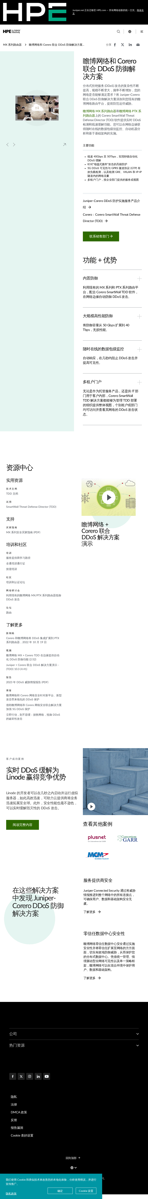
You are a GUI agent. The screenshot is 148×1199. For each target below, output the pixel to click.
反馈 (14, 1120)
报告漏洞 (17, 1127)
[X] (21, 1077)
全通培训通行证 (15, 563)
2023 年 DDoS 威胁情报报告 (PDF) (27, 682)
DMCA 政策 (19, 1112)
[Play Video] (108, 497)
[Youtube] (46, 1077)
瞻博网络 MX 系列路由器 (99, 111)
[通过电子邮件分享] (138, 46)
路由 (9, 612)
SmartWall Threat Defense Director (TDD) (31, 507)
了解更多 (89, 912)
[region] (115, 842)
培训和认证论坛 (15, 582)
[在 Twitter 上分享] (122, 46)
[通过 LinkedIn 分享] (130, 46)
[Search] (118, 31)
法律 (14, 1104)
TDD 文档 (12, 493)
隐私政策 (11, 1193)
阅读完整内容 (22, 824)
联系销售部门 (99, 236)
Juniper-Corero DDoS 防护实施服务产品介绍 (111, 204)
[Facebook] (12, 1077)
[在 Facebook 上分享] (114, 46)
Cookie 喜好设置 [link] (22, 1135)
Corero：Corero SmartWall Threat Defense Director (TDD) (111, 218)
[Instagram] (29, 1077)
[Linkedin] (38, 1077)
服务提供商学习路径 (18, 558)
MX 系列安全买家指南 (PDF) (23, 532)
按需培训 (11, 569)
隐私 (14, 1096)
